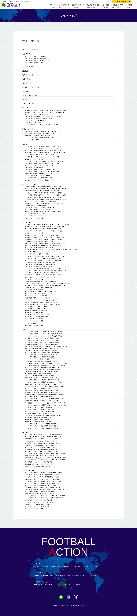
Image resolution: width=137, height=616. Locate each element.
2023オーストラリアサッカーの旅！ (35, 233)
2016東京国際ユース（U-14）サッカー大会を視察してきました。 (43, 304)
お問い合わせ (121, 1)
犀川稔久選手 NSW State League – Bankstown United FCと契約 (42, 392)
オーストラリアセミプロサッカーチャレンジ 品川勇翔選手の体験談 (43, 336)
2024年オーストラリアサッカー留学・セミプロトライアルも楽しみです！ (45, 112)
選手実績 (106, 6)
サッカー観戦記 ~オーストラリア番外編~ (36, 306)
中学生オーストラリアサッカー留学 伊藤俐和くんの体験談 (41, 350)
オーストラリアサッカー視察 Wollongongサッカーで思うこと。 (42, 264)
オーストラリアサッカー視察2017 (34, 167)
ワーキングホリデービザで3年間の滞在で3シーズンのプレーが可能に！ (44, 161)
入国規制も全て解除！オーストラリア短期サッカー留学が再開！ (42, 191)
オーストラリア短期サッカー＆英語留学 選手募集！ (39, 178)
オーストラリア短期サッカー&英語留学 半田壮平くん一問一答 (42, 380)
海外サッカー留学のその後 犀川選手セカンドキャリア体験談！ (42, 340)
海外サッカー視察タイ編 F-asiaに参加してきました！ (40, 252)
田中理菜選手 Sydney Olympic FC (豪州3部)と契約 (38, 462)
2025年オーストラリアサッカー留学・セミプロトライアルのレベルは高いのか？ (47, 110)
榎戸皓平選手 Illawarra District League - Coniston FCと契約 (41, 451)
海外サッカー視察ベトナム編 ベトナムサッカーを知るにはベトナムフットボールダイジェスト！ (51, 250)
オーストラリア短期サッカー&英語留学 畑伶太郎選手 (40, 409)
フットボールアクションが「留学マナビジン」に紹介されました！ (43, 148)
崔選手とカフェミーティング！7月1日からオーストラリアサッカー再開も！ (45, 153)
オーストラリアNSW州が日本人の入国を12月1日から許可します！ (43, 151)
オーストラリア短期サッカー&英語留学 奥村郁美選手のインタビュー (44, 357)
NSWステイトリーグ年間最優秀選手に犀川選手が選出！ (40, 376)
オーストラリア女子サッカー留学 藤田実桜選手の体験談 (41, 426)
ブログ (130, 6)
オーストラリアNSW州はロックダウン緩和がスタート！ (40, 155)
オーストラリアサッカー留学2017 (34, 289)
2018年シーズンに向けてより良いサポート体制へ (38, 287)
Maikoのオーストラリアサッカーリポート (36, 140)
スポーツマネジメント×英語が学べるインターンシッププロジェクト (44, 163)
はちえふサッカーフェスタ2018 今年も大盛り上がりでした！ (41, 273)
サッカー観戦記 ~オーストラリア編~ (35, 308)
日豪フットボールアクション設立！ (34, 325)
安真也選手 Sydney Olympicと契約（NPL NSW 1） (39, 413)
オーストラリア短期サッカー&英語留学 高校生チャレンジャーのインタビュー (46, 405)
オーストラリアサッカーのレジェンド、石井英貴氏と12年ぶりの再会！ (44, 116)
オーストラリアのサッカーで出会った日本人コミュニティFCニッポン (44, 125)
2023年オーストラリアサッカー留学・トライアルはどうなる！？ (42, 235)
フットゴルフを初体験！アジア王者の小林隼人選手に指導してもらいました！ (46, 271)
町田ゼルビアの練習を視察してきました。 (36, 310)
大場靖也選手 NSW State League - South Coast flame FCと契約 (42, 443)
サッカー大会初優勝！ (31, 323)
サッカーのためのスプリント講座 (34, 321)
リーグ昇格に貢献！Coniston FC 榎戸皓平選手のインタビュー (42, 374)
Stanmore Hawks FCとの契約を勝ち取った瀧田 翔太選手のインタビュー (44, 394)
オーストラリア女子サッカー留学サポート (36, 508)
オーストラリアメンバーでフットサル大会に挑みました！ (40, 300)
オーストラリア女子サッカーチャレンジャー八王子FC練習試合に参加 (44, 498)
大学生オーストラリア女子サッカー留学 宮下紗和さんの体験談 (42, 338)
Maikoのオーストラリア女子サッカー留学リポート (39, 135)
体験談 (24, 329)
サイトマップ (26, 91)
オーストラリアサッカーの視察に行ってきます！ (38, 176)
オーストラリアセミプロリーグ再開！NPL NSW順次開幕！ (41, 201)
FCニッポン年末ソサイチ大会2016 (34, 123)
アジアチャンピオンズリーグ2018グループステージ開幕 (40, 277)
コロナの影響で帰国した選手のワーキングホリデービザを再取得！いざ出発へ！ (47, 195)
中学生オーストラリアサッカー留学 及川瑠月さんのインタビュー (42, 378)
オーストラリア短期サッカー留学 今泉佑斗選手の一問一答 (41, 355)
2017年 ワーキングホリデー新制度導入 (35, 205)
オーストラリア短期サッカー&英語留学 (36, 56)
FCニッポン (26, 108)
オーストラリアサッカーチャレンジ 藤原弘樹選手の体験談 (41, 424)
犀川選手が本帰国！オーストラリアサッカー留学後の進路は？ (42, 344)
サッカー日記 (26, 222)
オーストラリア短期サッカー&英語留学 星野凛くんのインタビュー (43, 388)
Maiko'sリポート (28, 129)
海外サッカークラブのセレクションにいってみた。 (39, 315)
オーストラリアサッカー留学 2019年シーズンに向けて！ (40, 118)
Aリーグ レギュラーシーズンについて (35, 216)
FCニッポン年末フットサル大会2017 (35, 120)
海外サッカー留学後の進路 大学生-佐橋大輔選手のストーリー (42, 371)
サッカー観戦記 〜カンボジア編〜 (35, 319)
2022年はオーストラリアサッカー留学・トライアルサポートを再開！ (44, 193)
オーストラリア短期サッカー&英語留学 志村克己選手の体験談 (42, 353)
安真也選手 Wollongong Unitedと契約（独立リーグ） (40, 466)
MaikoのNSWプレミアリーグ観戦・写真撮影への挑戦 (39, 138)
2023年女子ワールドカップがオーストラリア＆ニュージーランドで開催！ (45, 237)
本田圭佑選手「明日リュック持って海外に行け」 (38, 298)
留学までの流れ (93, 6)
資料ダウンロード (28, 83)
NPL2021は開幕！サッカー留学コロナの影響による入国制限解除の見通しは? (46, 199)
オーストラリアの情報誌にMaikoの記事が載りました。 (40, 207)
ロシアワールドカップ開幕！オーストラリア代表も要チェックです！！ (44, 275)
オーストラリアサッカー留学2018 (34, 279)
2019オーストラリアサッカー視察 (34, 159)
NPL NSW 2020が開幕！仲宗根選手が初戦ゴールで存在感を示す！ (43, 245)
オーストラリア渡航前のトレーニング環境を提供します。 (40, 169)
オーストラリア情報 (29, 184)
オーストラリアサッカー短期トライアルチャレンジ (39, 165)
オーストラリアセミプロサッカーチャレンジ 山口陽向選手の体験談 (43, 334)
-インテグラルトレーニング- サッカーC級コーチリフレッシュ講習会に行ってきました (48, 283)
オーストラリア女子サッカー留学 (34, 62)
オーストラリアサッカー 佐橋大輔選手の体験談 (38, 396)
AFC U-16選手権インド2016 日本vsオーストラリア (38, 294)
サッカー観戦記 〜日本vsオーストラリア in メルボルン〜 (41, 291)
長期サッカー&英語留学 (58, 575)
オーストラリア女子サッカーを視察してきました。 (39, 506)
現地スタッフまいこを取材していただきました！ (38, 504)
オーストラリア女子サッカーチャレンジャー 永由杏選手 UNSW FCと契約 (45, 460)
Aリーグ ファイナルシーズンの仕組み (35, 218)
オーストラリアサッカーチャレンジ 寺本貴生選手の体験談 (41, 428)
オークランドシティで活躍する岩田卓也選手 (37, 317)
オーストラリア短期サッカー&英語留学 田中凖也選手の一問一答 (42, 369)
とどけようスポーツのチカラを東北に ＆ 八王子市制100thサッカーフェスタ (45, 285)
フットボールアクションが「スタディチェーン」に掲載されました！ (43, 146)
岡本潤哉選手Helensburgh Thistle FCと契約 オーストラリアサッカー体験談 (45, 403)
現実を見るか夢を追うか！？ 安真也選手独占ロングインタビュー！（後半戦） (46, 363)
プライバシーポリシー (29, 95)
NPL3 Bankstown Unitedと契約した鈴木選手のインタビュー (41, 359)
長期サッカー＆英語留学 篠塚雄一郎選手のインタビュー (41, 420)
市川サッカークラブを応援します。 (34, 312)
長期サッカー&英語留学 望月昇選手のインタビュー (39, 422)
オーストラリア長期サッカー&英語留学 (36, 58)
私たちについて (118, 6)
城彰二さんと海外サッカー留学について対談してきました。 (41, 302)
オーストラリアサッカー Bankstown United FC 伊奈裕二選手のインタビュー (46, 399)
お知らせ (25, 144)
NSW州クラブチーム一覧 (30, 87)
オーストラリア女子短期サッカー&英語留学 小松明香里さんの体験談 (44, 332)
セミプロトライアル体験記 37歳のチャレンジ (38, 417)
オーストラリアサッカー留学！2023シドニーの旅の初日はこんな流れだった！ (46, 189)
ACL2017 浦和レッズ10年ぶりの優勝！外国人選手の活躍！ (41, 281)
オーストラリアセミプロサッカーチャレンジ (37, 60)
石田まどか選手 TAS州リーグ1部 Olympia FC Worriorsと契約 (41, 401)
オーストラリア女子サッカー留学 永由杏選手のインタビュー (41, 390)
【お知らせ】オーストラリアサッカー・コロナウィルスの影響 (42, 157)
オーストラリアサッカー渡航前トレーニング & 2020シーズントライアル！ (45, 256)
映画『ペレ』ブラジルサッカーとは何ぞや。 (37, 296)
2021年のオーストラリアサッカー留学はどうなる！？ (39, 241)
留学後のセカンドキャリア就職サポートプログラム (39, 174)
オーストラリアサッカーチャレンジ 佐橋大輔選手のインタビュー (43, 407)
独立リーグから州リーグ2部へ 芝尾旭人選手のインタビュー (41, 384)
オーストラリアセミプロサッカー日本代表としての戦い (40, 133)
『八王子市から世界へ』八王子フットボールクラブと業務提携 (42, 171)
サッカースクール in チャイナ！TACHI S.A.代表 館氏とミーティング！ (44, 258)
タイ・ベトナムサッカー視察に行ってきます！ (38, 254)
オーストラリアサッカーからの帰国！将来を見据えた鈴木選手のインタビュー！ (47, 346)
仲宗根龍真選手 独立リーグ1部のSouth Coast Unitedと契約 (41, 439)
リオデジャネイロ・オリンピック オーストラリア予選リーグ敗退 (43, 212)
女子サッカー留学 (28, 470)
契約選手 (25, 432)
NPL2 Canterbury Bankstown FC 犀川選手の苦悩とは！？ (40, 262)
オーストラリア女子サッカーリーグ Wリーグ (37, 210)
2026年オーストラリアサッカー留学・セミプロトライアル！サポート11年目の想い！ (48, 224)
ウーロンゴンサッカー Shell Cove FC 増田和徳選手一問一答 (41, 361)
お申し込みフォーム (29, 103)
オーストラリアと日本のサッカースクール (36, 214)
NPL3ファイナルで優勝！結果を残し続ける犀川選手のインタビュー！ (44, 348)
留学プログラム (78, 6)
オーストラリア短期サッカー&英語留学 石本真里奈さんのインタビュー (44, 382)
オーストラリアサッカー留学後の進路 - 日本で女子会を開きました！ (43, 131)
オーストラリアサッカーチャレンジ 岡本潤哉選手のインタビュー (43, 415)
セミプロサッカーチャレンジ (76, 575)
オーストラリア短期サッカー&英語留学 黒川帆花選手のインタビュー (44, 367)
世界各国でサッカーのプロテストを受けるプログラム (39, 180)
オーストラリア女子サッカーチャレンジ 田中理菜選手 (39, 411)
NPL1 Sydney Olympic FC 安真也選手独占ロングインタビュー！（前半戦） (45, 365)
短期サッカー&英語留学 (41, 575)
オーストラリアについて (59, 6)
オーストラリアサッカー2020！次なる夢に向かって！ (39, 114)
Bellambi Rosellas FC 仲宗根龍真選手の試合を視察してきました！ (43, 186)
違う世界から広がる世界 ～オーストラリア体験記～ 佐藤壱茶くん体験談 (44, 386)
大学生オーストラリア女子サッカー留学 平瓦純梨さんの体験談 (42, 342)
